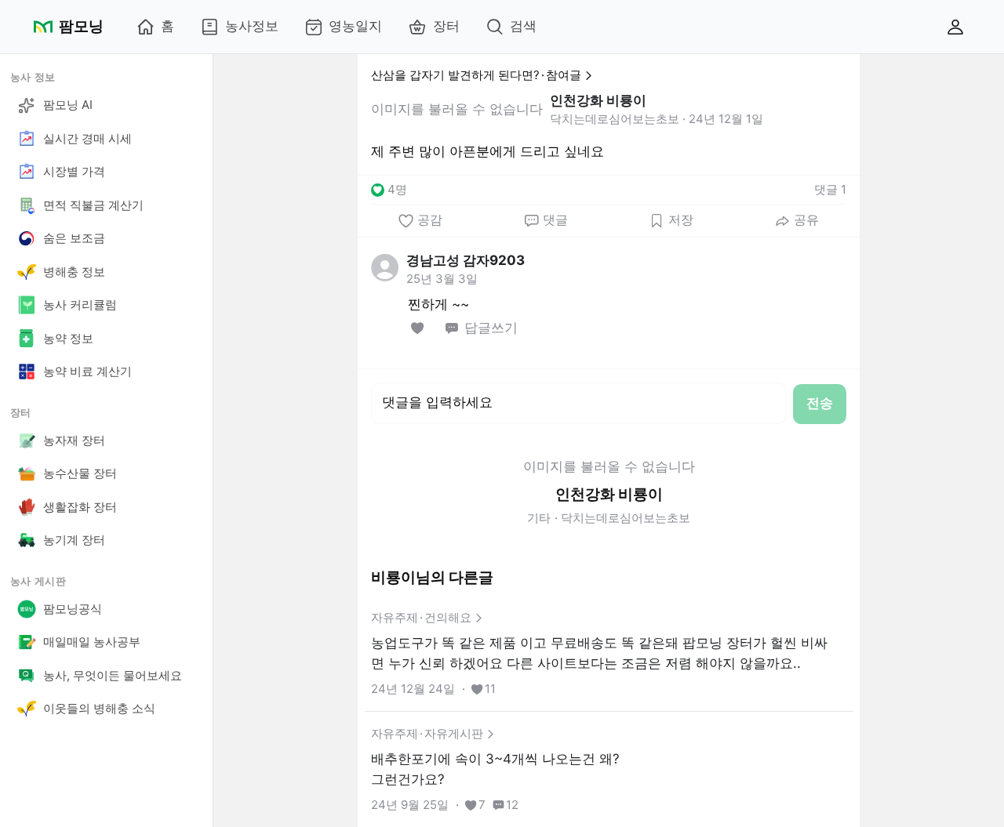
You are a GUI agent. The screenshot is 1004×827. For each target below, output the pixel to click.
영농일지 (355, 26)
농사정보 (251, 26)
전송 (819, 403)
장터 (446, 26)
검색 (523, 26)
